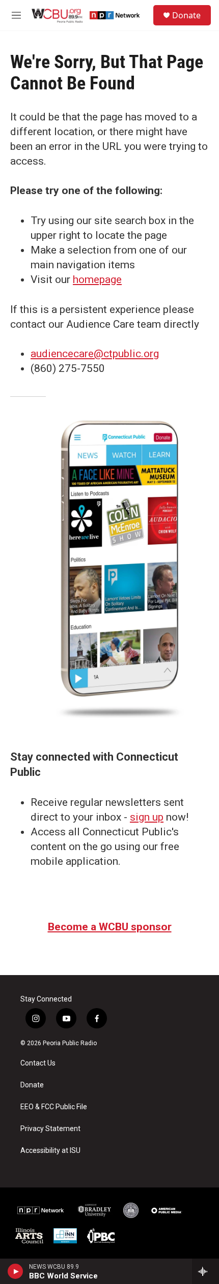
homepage (97, 279)
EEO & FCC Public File (53, 1107)
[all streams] (205, 1271)
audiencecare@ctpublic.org (95, 354)
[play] (15, 1271)
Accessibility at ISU (50, 1150)
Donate (186, 15)
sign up (146, 817)
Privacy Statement (50, 1129)
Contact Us (38, 1063)
